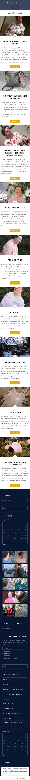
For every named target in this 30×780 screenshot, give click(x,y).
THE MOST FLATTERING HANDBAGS (12, 689)
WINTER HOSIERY (7, 718)
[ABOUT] (8, 557)
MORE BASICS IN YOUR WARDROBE (12, 694)
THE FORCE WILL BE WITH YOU (11, 713)
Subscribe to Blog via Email (14, 636)
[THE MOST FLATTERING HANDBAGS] (8, 570)
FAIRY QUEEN (6, 699)
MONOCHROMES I (7, 708)
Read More (15, 66)
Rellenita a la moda (15, 3)
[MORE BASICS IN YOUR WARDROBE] (21, 570)
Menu (15, 6)
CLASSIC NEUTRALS (8, 703)
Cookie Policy (8, 773)
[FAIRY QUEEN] (8, 584)
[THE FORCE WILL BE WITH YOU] (21, 597)
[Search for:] (15, 508)
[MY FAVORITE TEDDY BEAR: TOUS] (21, 610)
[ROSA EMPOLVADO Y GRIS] (21, 557)
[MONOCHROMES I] (8, 597)
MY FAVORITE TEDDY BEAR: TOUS (12, 723)
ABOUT (4, 680)
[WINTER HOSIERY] (8, 610)
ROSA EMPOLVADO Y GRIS (10, 684)
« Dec (4, 544)
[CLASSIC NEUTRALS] (21, 584)
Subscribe (7, 653)
